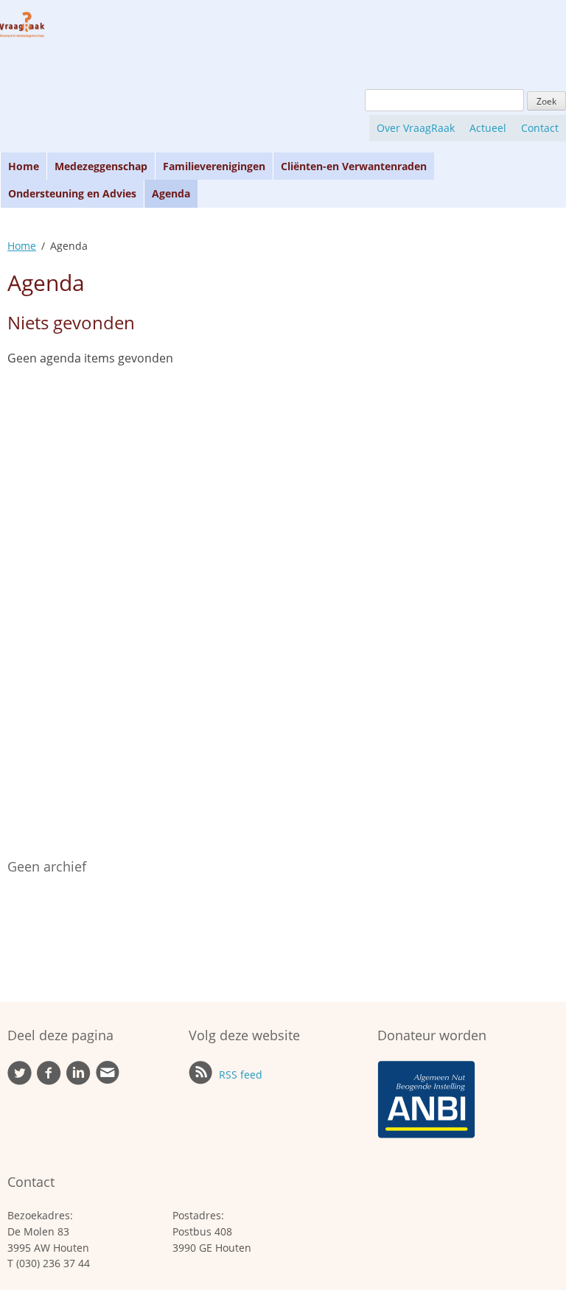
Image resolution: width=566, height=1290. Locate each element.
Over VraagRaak (416, 128)
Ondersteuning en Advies (72, 193)
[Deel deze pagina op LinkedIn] (78, 1081)
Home (23, 166)
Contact (540, 128)
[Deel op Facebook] (49, 1081)
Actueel (487, 128)
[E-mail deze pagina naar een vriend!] (107, 1080)
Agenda (171, 193)
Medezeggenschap (101, 166)
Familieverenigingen (214, 166)
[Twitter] (19, 1081)
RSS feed (239, 1075)
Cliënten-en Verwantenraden (354, 166)
